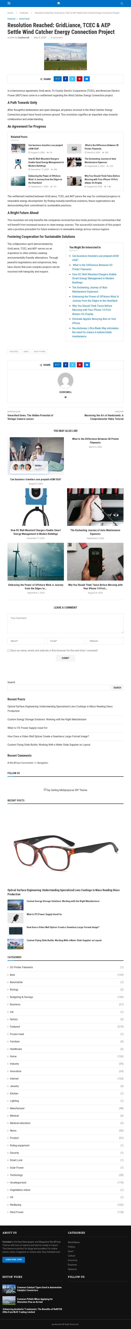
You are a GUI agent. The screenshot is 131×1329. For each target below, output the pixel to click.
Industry (66, 1063)
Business (66, 1004)
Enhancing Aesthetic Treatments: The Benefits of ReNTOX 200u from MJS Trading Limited (32, 1310)
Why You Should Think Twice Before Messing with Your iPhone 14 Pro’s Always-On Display (102, 179)
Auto (66, 974)
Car (66, 1011)
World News (74, 1242)
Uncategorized (66, 1182)
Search (11, 682)
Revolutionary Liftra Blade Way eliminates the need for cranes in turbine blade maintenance (95, 332)
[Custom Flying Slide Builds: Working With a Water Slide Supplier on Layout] (15, 944)
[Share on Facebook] (65, 78)
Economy (72, 1260)
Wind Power (39, 352)
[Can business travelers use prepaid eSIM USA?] (18, 149)
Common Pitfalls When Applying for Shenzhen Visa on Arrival (35, 1300)
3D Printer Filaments (66, 967)
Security (66, 1152)
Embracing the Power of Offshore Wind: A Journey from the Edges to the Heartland (45, 179)
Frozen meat (66, 1034)
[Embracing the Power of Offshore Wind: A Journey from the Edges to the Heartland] (18, 181)
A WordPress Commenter (20, 763)
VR (66, 1197)
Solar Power (66, 1167)
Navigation (42, 763)
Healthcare (66, 1049)
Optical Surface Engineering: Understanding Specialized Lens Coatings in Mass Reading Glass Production (64, 892)
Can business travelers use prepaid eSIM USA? (35, 479)
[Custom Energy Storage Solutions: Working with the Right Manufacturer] (15, 905)
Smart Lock (66, 1160)
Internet (66, 1078)
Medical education (66, 1123)
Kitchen (66, 1093)
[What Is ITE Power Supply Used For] (15, 918)
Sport (70, 1251)
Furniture (66, 1041)
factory (66, 1019)
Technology (66, 1175)
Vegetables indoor (66, 1189)
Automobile (66, 982)
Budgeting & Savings (66, 997)
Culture (71, 1256)
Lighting (66, 1100)
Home (10, 13)
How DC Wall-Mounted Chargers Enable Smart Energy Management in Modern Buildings (46, 162)
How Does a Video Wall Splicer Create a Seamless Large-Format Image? (48, 736)
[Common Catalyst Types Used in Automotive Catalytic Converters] (8, 1289)
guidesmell (23, 37)
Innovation (66, 1071)
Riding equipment (66, 1145)
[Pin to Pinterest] (79, 78)
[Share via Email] (87, 78)
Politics (71, 1247)
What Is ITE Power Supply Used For (27, 727)
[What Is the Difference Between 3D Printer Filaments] (74, 149)
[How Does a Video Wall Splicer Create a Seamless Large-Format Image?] (15, 931)
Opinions (72, 1269)
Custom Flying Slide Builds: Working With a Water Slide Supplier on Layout (49, 744)
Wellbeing (66, 1204)
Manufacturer (66, 1108)
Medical (66, 1115)
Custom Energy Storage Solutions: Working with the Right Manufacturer (47, 719)
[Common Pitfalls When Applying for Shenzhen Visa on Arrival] (8, 1300)
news (26, 352)
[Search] (121, 3)
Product (66, 1137)
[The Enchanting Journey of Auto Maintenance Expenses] (74, 162)
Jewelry (66, 1086)
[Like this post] (59, 78)
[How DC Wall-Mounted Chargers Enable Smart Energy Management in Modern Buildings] (18, 164)
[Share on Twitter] (72, 78)
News (66, 1130)
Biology (66, 989)
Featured (24, 13)
